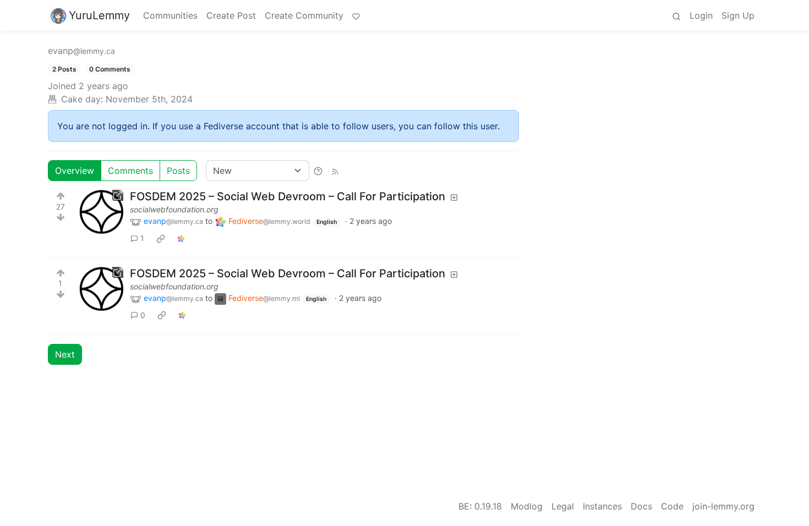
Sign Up (738, 15)
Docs (641, 506)
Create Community (304, 15)
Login (701, 15)
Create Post (231, 15)
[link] (160, 238)
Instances (602, 506)
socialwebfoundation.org (174, 209)
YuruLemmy (99, 15)
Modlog (527, 506)
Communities (170, 15)
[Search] (676, 15)
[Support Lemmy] (356, 15)
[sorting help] (318, 170)
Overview (74, 170)
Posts (178, 170)
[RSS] (335, 170)
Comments (130, 170)
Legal (562, 506)
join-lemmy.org (723, 506)
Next (65, 354)
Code (672, 506)
